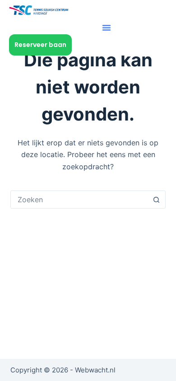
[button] (106, 27)
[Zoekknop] (156, 199)
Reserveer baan (40, 44)
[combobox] (79, 199)
